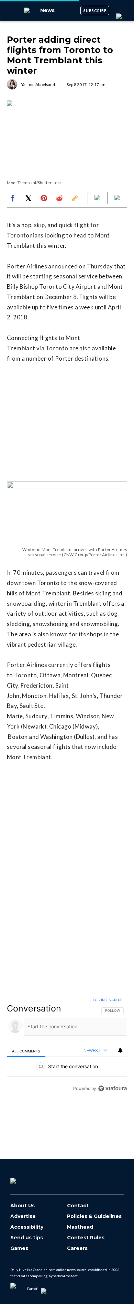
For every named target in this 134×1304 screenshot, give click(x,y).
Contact (78, 1206)
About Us (22, 1206)
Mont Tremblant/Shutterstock (34, 182)
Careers (77, 1248)
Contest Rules (85, 1238)
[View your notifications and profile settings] (120, 1050)
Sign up (115, 1000)
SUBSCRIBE (95, 10)
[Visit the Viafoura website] (112, 1088)
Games (19, 1248)
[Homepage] (24, 1178)
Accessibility (26, 1227)
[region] (67, 1045)
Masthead (80, 1227)
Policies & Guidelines (94, 1216)
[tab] (26, 1051)
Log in (99, 1000)
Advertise (23, 1216)
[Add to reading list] (117, 198)
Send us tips (26, 1238)
